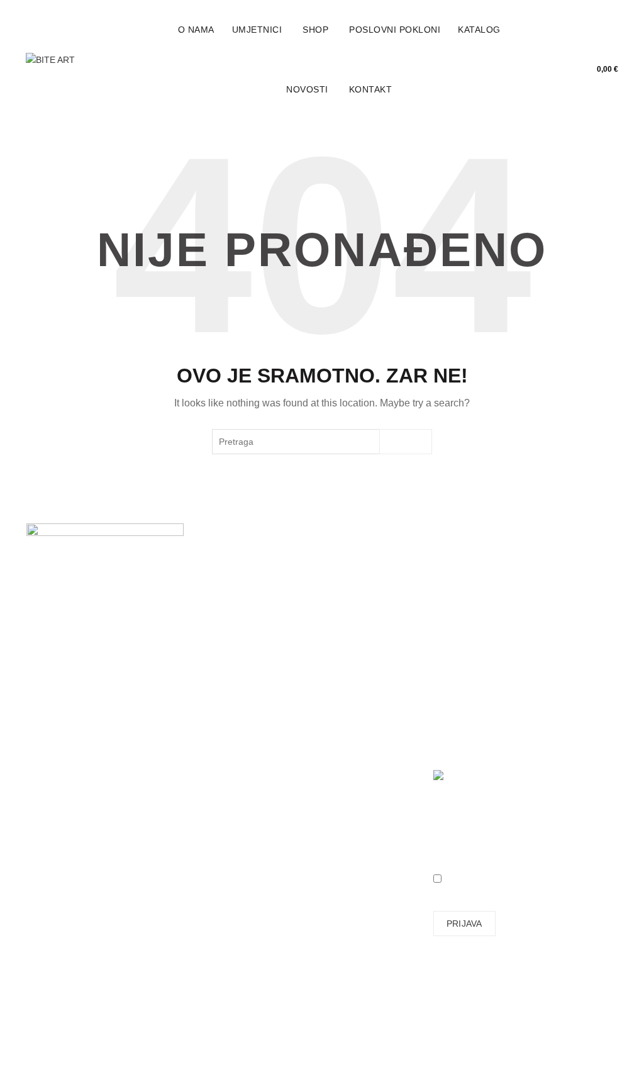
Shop (315, 30)
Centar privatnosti (366, 704)
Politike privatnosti (367, 686)
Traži (405, 442)
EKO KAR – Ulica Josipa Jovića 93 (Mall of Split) (66, 753)
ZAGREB (44, 682)
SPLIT (38, 744)
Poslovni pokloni (394, 30)
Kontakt (370, 89)
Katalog (479, 30)
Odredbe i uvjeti (362, 667)
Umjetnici (257, 30)
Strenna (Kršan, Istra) (59, 864)
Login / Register (579, 50)
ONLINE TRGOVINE (67, 834)
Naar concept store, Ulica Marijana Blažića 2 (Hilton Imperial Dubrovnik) (67, 797)
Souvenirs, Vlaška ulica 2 (61, 721)
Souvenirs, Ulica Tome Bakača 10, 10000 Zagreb (61, 699)
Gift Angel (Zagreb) (64, 851)
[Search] (608, 50)
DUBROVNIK (52, 780)
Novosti (307, 89)
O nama (196, 30)
